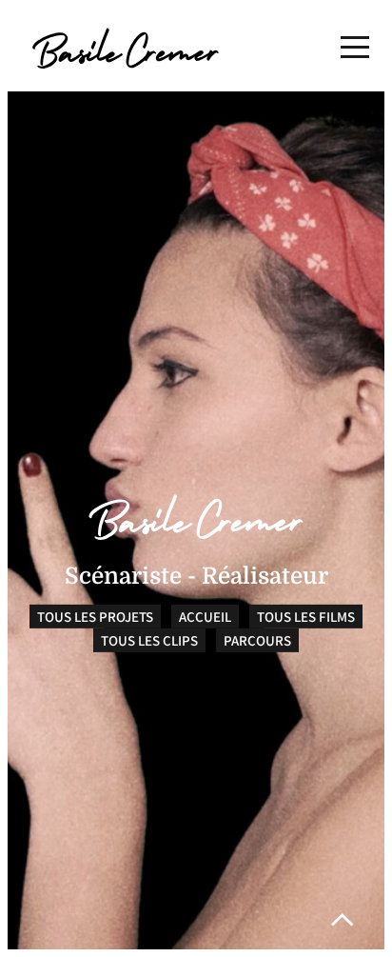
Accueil (205, 617)
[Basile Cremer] (125, 48)
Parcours (257, 640)
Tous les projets (95, 617)
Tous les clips (149, 640)
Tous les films (306, 617)
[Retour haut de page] (342, 920)
